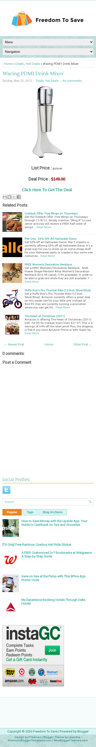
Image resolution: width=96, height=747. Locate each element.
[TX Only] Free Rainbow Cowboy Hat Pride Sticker (36, 544)
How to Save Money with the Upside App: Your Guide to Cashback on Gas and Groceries (54, 522)
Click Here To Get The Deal (47, 189)
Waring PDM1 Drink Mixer (33, 73)
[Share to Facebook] (18, 196)
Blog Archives (53, 512)
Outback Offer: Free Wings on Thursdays (51, 213)
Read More (44, 227)
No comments (72, 81)
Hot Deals (33, 64)
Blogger (83, 731)
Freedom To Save (45, 731)
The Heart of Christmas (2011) (45, 316)
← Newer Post (14, 344)
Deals (20, 64)
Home (8, 64)
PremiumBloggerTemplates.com (30, 740)
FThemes (35, 737)
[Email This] (4, 196)
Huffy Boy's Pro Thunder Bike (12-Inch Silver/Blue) (58, 290)
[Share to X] (14, 196)
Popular (12, 512)
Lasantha (74, 737)
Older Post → (82, 344)
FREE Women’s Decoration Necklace (48, 264)
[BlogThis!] (9, 196)
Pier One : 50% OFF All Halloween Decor (51, 238)
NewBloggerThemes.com (71, 740)
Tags (30, 512)
